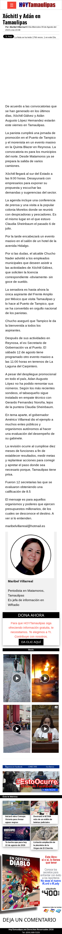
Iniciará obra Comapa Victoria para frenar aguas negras (15, 819)
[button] (16, 678)
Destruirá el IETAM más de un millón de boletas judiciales (42, 819)
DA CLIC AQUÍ (31, 642)
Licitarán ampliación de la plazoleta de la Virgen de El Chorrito (44, 845)
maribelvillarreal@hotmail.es (25, 526)
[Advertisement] (31, 70)
